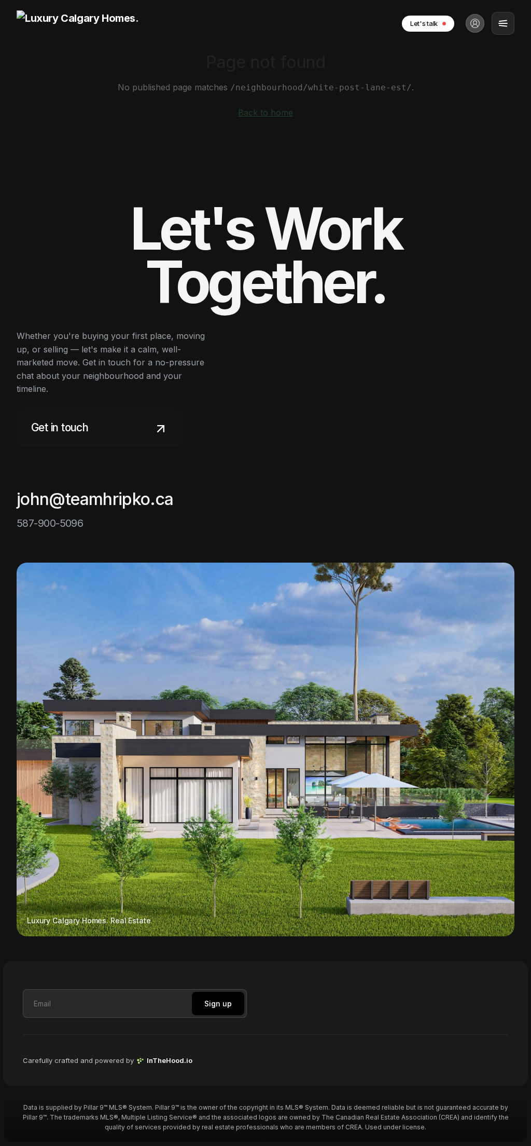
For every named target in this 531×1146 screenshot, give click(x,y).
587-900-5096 (50, 523)
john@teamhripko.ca (95, 499)
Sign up (218, 1003)
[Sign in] (475, 23)
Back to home (265, 112)
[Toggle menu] (503, 23)
